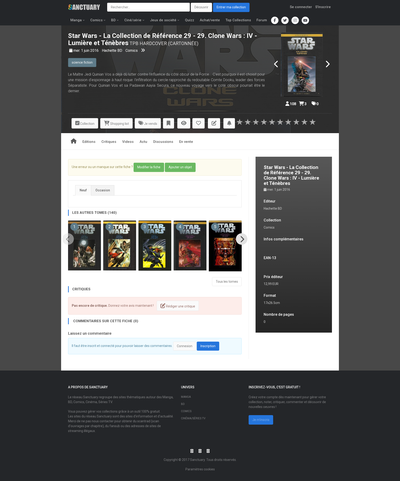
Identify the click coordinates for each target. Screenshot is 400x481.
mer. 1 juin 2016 (86, 50)
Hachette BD (112, 50)
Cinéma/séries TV (193, 418)
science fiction (82, 62)
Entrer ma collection (231, 7)
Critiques (108, 142)
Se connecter (301, 7)
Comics (96, 20)
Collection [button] (86, 124)
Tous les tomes (227, 281)
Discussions (163, 142)
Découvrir (201, 7)
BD (113, 20)
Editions (88, 142)
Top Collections (238, 20)
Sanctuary (197, 460)
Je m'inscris (260, 420)
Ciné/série (132, 20)
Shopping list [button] (119, 124)
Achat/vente (210, 20)
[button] (168, 123)
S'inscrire (323, 7)
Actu (143, 142)
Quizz (189, 20)
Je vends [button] (150, 124)
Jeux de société (163, 20)
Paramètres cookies (200, 469)
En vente (186, 142)
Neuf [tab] (83, 190)
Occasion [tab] (102, 190)
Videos (128, 142)
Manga (76, 20)
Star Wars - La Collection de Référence (125, 36)
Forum (261, 20)
